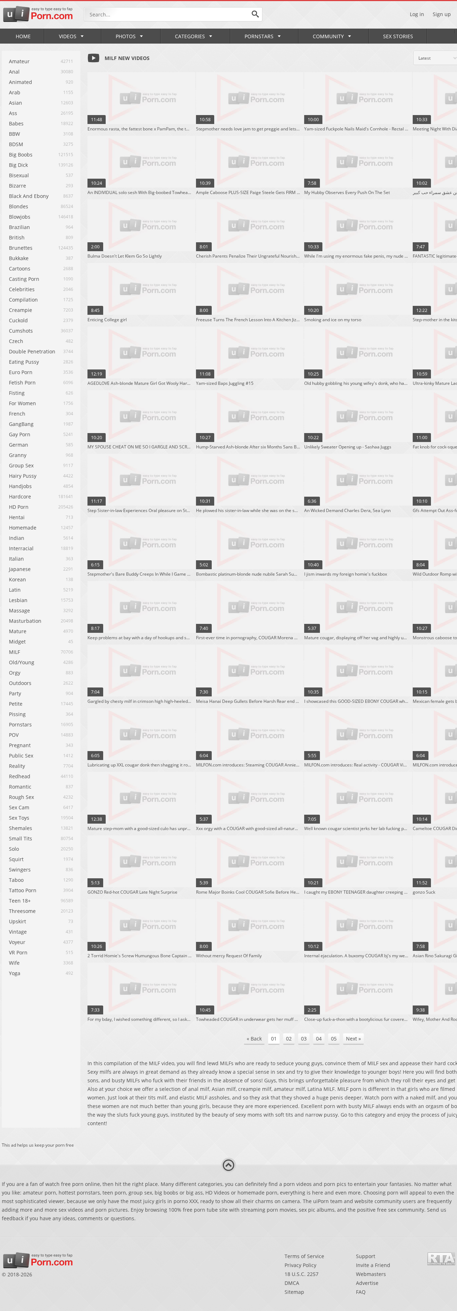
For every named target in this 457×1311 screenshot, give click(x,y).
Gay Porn (19, 434)
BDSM (16, 144)
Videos (67, 36)
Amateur (19, 61)
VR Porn (18, 952)
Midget (17, 641)
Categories (190, 36)
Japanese (20, 569)
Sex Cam (19, 807)
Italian (16, 558)
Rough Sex (21, 797)
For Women (22, 403)
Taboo (16, 880)
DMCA (292, 1283)
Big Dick (18, 165)
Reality (17, 766)
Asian (15, 102)
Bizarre (17, 185)
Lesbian (18, 600)
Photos (126, 36)
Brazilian (19, 227)
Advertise (367, 1283)
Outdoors (20, 683)
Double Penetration (32, 351)
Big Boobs (20, 154)
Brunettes (20, 247)
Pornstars (259, 36)
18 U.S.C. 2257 (301, 1274)
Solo (14, 848)
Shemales (20, 828)
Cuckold (18, 320)
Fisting (17, 392)
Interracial (21, 548)
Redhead (19, 776)
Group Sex (21, 465)
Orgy (14, 672)
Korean (17, 579)
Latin (15, 589)
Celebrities (22, 289)
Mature (17, 631)
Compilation (23, 299)
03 (304, 1038)
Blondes (18, 206)
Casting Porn (24, 278)
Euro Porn (20, 372)
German (18, 444)
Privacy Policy (300, 1265)
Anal (14, 71)
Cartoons (19, 268)
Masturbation (25, 620)
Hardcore (20, 496)
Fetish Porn (22, 382)
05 (334, 1038)
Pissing (17, 714)
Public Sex (21, 755)
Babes (16, 123)
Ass (13, 113)
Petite (15, 703)
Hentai (17, 517)
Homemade (22, 527)
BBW (14, 133)
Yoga (14, 973)
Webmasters (371, 1274)
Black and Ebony (29, 196)
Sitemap (294, 1291)
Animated (20, 82)
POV (14, 734)
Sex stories (398, 36)
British (17, 237)
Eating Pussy (24, 361)
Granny (17, 455)
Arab (14, 92)
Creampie (20, 310)
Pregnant (20, 745)
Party (15, 693)
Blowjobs (19, 216)
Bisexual (19, 175)
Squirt (16, 859)
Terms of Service (304, 1256)
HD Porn (19, 506)
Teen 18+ (20, 900)
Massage (19, 610)
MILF (14, 652)
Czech (16, 341)
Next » (353, 1038)
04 (319, 1038)
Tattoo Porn (22, 890)
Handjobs (20, 486)
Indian (16, 538)
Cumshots (21, 330)
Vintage (18, 931)
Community (328, 36)
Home (23, 36)
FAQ (361, 1291)
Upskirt (17, 921)
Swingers (20, 869)
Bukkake (19, 258)
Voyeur (17, 942)
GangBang (21, 424)
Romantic (20, 786)
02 (289, 1038)
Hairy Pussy (22, 475)
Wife (14, 962)
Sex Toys (19, 817)
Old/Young (21, 662)
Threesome (22, 911)
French (17, 413)
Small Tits (20, 838)
